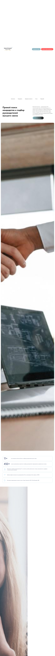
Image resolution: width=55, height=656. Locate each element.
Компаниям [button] (13, 98)
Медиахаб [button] (42, 98)
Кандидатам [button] (20, 98)
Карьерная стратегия (28, 98)
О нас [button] (36, 98)
